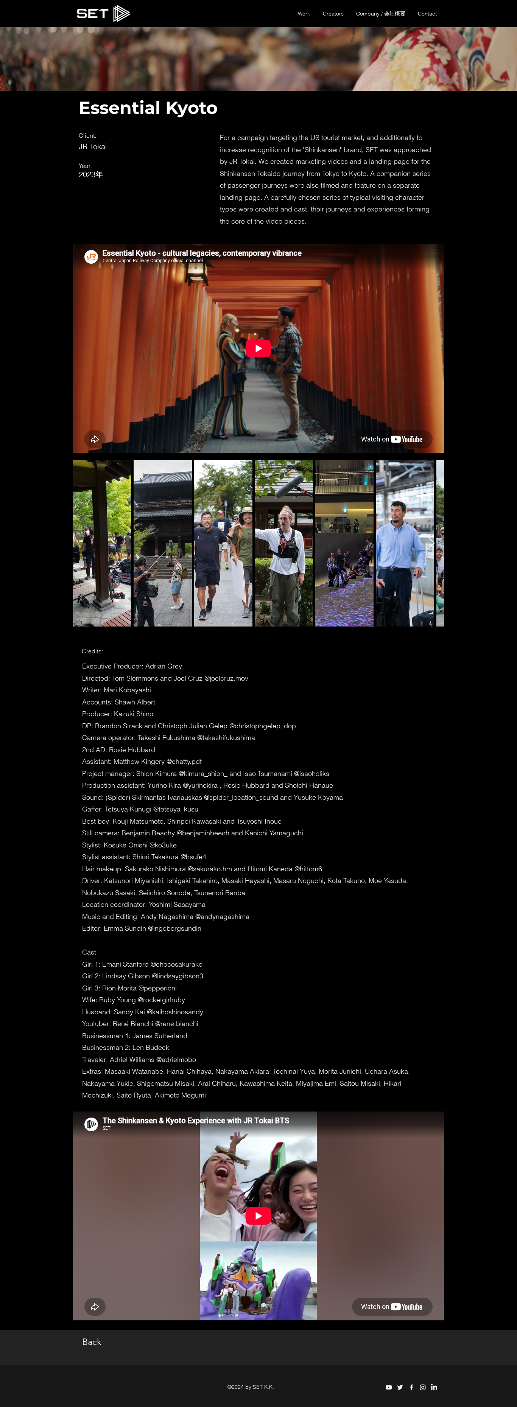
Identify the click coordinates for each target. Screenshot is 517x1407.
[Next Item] (431, 543)
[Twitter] (400, 1387)
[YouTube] (388, 1387)
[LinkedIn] (434, 1387)
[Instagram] (423, 1387)
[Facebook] (411, 1387)
